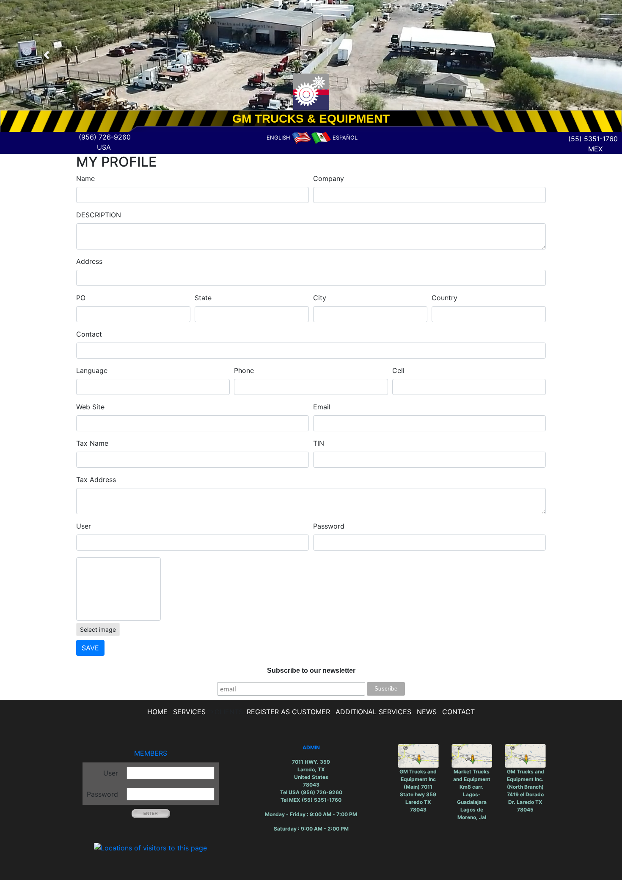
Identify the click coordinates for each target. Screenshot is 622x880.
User (83, 526)
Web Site (90, 407)
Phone (244, 370)
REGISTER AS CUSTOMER (288, 711)
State (203, 297)
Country (444, 297)
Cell (398, 370)
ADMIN (311, 747)
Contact (89, 334)
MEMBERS (150, 753)
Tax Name (92, 443)
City (319, 297)
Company (328, 178)
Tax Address (96, 479)
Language (91, 370)
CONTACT (458, 711)
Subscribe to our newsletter (311, 670)
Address (89, 261)
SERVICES (189, 711)
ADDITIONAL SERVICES (373, 711)
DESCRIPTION (98, 215)
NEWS (427, 711)
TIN (318, 443)
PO (80, 297)
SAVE (90, 648)
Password (328, 526)
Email (321, 407)
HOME (157, 711)
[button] (47, 55)
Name (85, 178)
